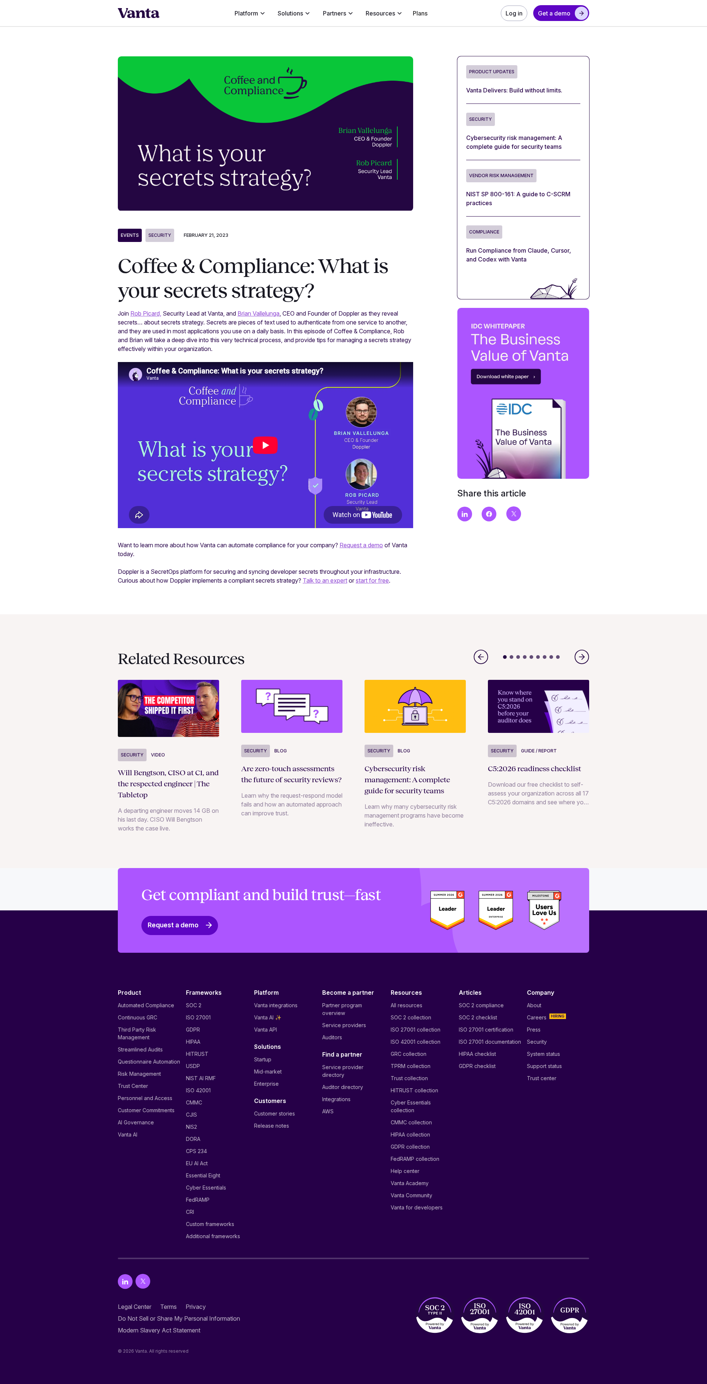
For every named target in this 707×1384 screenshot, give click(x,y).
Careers (536, 1017)
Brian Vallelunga (258, 313)
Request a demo (361, 545)
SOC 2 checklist (478, 1017)
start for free (372, 580)
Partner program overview (342, 1009)
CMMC (194, 1102)
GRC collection (408, 1054)
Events (130, 235)
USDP (193, 1066)
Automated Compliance (146, 1005)
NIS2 (191, 1127)
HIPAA (193, 1042)
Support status (544, 1066)
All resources (406, 1005)
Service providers (344, 1025)
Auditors (332, 1037)
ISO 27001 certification (486, 1029)
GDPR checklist (477, 1066)
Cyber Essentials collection (411, 1106)
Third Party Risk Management (137, 1033)
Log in (514, 13)
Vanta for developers (417, 1207)
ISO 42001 (198, 1090)
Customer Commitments (146, 1110)
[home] (139, 13)
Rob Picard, (145, 313)
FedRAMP (198, 1200)
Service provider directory (342, 1071)
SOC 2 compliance (481, 1005)
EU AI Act (197, 1163)
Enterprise (266, 1084)
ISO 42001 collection (415, 1042)
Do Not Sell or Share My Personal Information (179, 1318)
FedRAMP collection (415, 1159)
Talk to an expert (325, 580)
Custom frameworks (210, 1224)
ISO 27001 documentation (490, 1042)
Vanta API (265, 1029)
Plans (420, 13)
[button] (250, 13)
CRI (190, 1212)
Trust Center (133, 1086)
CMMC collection (411, 1122)
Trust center (541, 1078)
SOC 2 (193, 1005)
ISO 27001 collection (415, 1029)
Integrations (336, 1099)
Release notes (271, 1126)
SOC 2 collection (411, 1017)
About (534, 1005)
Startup (262, 1059)
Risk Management (139, 1074)
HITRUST (197, 1054)
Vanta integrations (276, 1005)
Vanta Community (411, 1195)
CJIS (191, 1114)
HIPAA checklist (477, 1054)
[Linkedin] (125, 1281)
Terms (168, 1306)
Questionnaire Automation (149, 1061)
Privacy (196, 1306)
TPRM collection (410, 1066)
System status (543, 1054)
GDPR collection (410, 1147)
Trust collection (409, 1078)
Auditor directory (342, 1087)
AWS (328, 1111)
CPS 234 (196, 1151)
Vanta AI (127, 1134)
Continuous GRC (137, 1017)
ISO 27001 (198, 1017)
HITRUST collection (414, 1090)
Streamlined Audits (140, 1049)
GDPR (193, 1029)
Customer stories (274, 1113)
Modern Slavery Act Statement (159, 1330)
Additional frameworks (213, 1236)
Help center (405, 1171)
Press (534, 1029)
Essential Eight (203, 1175)
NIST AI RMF (201, 1078)
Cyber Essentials (206, 1187)
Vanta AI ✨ (267, 1017)
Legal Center (134, 1306)
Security (159, 235)
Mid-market (268, 1071)
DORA (193, 1139)
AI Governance (136, 1122)
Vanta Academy (410, 1183)
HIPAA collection (410, 1134)
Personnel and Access (145, 1098)
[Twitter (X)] (143, 1281)
